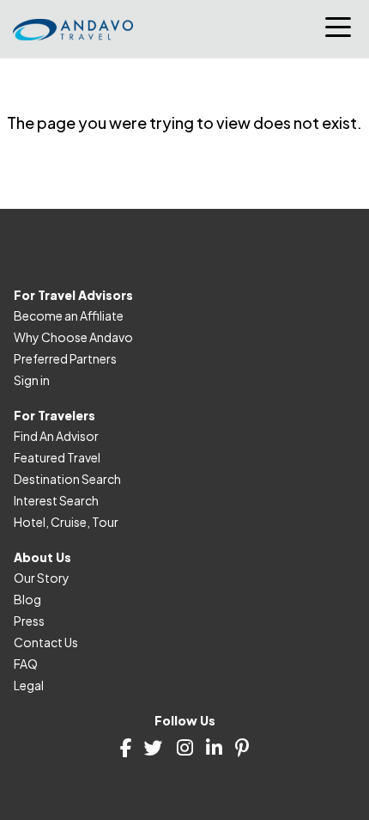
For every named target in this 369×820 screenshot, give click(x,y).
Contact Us (46, 642)
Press (29, 620)
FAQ (26, 663)
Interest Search (56, 500)
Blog (27, 599)
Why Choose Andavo (73, 337)
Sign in (32, 380)
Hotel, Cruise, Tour (66, 521)
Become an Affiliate (69, 315)
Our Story (42, 577)
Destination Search (67, 478)
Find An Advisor (56, 436)
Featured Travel (57, 457)
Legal (29, 685)
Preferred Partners (65, 358)
